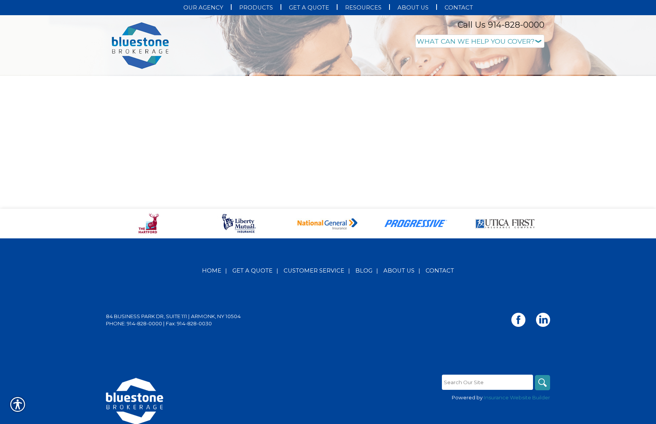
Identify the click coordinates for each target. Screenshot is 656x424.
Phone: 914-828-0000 (134, 399)
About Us (399, 346)
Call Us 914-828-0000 (500, 25)
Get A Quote (252, 346)
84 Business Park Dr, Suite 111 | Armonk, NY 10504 (173, 392)
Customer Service (314, 346)
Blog (363, 346)
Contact (440, 346)
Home (211, 346)
